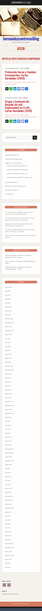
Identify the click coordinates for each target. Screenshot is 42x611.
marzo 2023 (8, 437)
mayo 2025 (8, 346)
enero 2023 (8, 445)
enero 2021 (8, 539)
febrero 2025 (8, 358)
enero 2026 (8, 315)
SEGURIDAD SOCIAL (11, 190)
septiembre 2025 (9, 330)
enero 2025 (8, 362)
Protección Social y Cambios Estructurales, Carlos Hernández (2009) (20, 75)
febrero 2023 (8, 441)
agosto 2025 (8, 334)
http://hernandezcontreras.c (9, 594)
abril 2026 (7, 303)
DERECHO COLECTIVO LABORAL (16, 166)
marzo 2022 (8, 484)
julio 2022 (7, 468)
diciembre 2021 (9, 496)
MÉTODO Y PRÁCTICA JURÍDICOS (14, 186)
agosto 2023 (8, 417)
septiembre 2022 (9, 461)
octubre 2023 (8, 409)
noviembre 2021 (9, 500)
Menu (21, 49)
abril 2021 (7, 528)
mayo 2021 (8, 524)
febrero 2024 (8, 393)
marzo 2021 (8, 532)
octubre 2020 (8, 551)
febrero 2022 (8, 488)
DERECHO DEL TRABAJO (12, 163)
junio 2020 (8, 567)
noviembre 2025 (9, 323)
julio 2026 (7, 291)
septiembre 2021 (9, 508)
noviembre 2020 (9, 547)
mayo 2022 (8, 476)
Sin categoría (8, 194)
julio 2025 (7, 338)
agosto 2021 (8, 512)
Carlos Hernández (10, 261)
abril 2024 (7, 386)
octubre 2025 (8, 326)
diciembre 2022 (9, 449)
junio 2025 (8, 342)
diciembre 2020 (9, 543)
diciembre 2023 (9, 401)
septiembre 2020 (9, 555)
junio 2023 (8, 425)
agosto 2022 (8, 464)
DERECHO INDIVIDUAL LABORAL (16, 169)
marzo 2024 (8, 390)
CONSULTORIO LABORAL (12, 159)
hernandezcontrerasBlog (21, 38)
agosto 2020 (8, 559)
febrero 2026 (8, 311)
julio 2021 (7, 516)
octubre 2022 (8, 457)
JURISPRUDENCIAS (10, 182)
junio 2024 (8, 378)
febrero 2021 (8, 536)
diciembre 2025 (9, 318)
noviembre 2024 (9, 370)
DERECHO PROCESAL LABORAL (16, 173)
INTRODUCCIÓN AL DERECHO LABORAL (18, 177)
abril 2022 (7, 480)
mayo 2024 (8, 382)
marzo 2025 (8, 354)
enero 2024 (8, 397)
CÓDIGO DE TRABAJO (11, 155)
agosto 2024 (8, 374)
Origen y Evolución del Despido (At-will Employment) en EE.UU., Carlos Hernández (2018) (18, 106)
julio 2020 (7, 563)
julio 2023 (7, 421)
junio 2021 (8, 520)
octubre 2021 (8, 504)
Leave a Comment (25, 68)
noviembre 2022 (9, 453)
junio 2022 (8, 472)
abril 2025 (7, 350)
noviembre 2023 (9, 405)
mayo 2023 (8, 429)
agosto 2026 (8, 287)
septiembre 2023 (9, 413)
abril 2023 (7, 433)
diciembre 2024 (9, 366)
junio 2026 (8, 295)
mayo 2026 (8, 299)
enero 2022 (8, 492)
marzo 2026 (8, 307)
